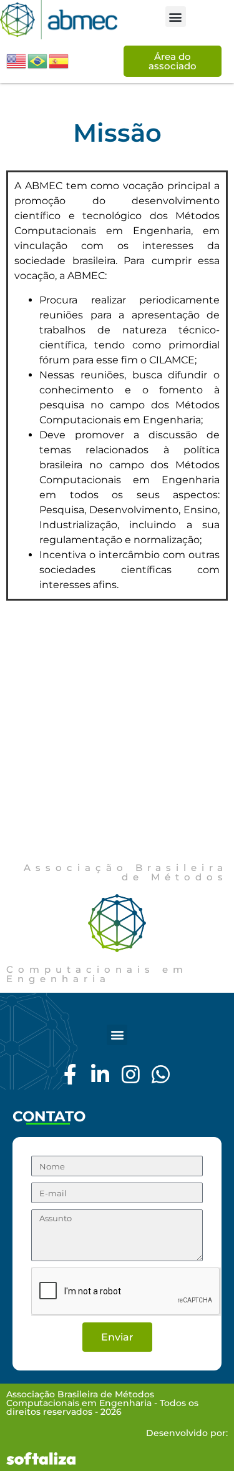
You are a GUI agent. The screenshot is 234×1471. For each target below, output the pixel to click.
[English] (16, 60)
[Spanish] (59, 60)
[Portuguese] (38, 60)
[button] (175, 16)
